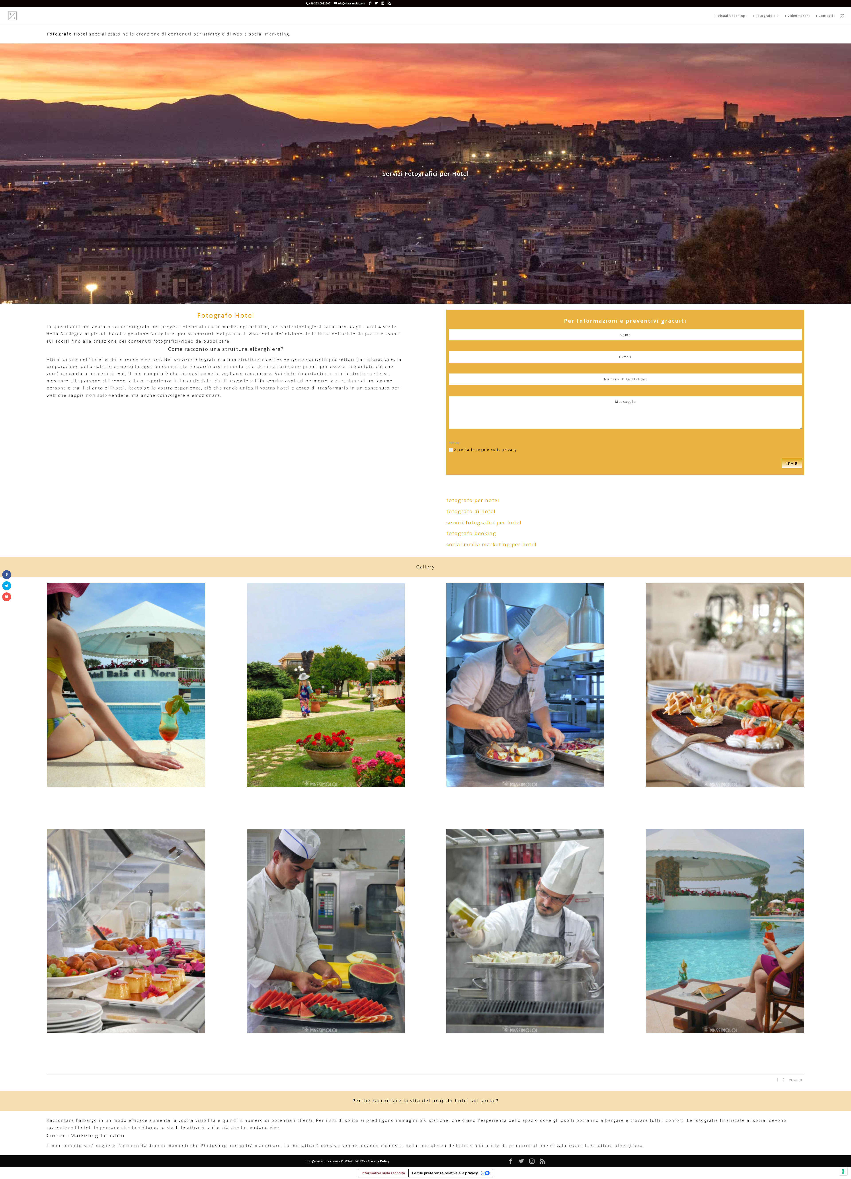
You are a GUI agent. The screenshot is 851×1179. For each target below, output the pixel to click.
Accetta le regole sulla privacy (485, 450)
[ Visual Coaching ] (731, 16)
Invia (791, 463)
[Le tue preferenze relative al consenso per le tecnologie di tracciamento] (843, 1171)
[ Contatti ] (825, 16)
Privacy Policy (378, 1161)
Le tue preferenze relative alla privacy (445, 1173)
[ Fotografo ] (764, 16)
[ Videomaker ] (797, 16)
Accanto (795, 1079)
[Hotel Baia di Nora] (126, 786)
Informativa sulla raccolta (383, 1173)
